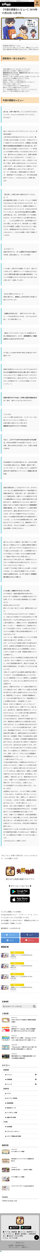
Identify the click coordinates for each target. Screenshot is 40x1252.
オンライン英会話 (12, 1098)
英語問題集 (10, 1103)
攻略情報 (9, 1079)
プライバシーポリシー (13, 1131)
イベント (9, 1074)
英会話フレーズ (11, 1108)
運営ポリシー (25, 1247)
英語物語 (6, 1070)
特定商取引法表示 (19, 1245)
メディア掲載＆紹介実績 (14, 1136)
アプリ (9, 1093)
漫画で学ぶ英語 (11, 1117)
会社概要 (9, 1126)
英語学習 (6, 1088)
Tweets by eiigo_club (9, 1201)
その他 (5, 1122)
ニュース (9, 1084)
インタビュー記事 (12, 1112)
